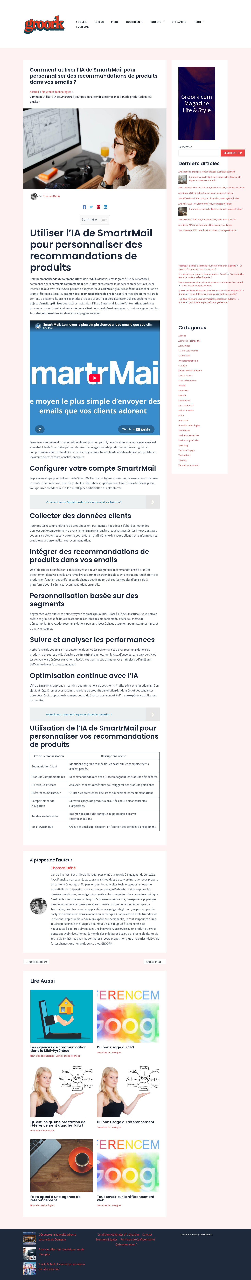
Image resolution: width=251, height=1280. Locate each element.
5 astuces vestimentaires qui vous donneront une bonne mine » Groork (210, 282)
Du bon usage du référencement (125, 1122)
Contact (147, 1234)
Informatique (184, 400)
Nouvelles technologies (42, 1055)
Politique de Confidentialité (137, 1239)
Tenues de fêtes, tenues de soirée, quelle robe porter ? (213, 294)
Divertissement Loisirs (188, 360)
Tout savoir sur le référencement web (126, 1198)
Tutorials (182, 460)
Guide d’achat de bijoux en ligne (196, 285)
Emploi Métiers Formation (190, 370)
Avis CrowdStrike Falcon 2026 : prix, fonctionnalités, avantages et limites (211, 187)
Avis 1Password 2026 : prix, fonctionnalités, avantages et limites (207, 230)
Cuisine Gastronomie (188, 350)
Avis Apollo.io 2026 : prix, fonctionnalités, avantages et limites (206, 171)
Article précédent (36, 961)
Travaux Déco (184, 455)
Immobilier (183, 390)
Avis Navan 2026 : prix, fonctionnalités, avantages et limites (205, 193)
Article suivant (155, 961)
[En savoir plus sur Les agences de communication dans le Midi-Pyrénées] (61, 1016)
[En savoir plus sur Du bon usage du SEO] (128, 1016)
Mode (181, 415)
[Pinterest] (98, 207)
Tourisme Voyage (186, 450)
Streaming (183, 445)
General (181, 385)
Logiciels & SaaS (185, 405)
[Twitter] (91, 207)
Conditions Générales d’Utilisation (118, 1234)
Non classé (183, 420)
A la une (182, 335)
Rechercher (185, 146)
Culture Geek (184, 355)
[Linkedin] (105, 207)
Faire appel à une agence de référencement (55, 1198)
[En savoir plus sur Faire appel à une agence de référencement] (61, 1165)
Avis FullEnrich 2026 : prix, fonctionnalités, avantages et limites (207, 219)
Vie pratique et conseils (188, 465)
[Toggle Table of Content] (102, 220)
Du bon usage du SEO (115, 1047)
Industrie (182, 395)
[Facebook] (84, 207)
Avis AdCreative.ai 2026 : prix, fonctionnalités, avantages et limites (208, 198)
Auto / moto (184, 345)
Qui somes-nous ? (126, 1244)
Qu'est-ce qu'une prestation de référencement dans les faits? (58, 1124)
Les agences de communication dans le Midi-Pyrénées (58, 1049)
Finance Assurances (187, 380)
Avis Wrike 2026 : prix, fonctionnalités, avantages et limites (205, 203)
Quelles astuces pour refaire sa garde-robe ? (209, 302)
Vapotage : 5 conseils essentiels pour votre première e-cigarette (207, 265)
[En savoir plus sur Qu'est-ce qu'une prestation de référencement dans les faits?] (61, 1091)
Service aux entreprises (68, 1055)
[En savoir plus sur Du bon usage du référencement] (128, 1091)
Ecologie (182, 365)
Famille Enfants (185, 375)
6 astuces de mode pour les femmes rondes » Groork (202, 274)
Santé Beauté (184, 430)
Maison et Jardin (186, 410)
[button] (141, 22)
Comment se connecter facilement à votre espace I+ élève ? (216, 209)
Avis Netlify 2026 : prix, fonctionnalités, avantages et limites (205, 225)
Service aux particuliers (188, 440)
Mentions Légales (106, 1239)
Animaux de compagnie (189, 340)
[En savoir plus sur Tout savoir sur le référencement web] (128, 1165)
